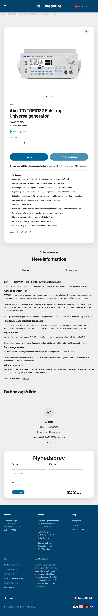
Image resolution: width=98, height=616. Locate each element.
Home (2, 14)
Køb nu (29, 157)
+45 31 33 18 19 (52, 427)
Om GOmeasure (10, 569)
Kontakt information (12, 565)
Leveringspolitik (11, 583)
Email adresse (18, 473)
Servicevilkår (9, 574)
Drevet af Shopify (28, 607)
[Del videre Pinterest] (26, 232)
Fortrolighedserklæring (13, 578)
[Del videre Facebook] (18, 232)
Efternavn (52, 464)
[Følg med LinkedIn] (11, 598)
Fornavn (15, 464)
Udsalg (75, 525)
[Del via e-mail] (30, 232)
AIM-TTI (26, 378)
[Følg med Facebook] (5, 598)
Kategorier (76, 520)
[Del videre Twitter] (22, 232)
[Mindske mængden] (13, 143)
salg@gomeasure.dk (12, 527)
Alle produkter (78, 529)
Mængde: (13, 137)
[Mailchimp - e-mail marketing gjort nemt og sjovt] (74, 494)
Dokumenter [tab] (71, 270)
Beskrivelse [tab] (26, 270)
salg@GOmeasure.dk (52, 432)
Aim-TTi (13, 104)
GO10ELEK (12, 14)
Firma (14, 482)
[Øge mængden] (24, 143)
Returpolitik (9, 587)
